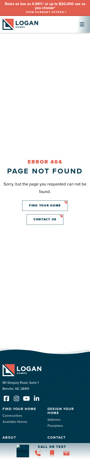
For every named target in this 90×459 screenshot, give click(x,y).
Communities (12, 415)
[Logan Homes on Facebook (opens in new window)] (6, 398)
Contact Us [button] (45, 219)
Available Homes (15, 421)
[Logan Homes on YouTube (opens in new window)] (26, 398)
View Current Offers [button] (45, 12)
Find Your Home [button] (45, 205)
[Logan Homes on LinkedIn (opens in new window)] (36, 398)
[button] (38, 454)
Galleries (54, 419)
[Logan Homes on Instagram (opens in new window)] (16, 398)
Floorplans (55, 425)
